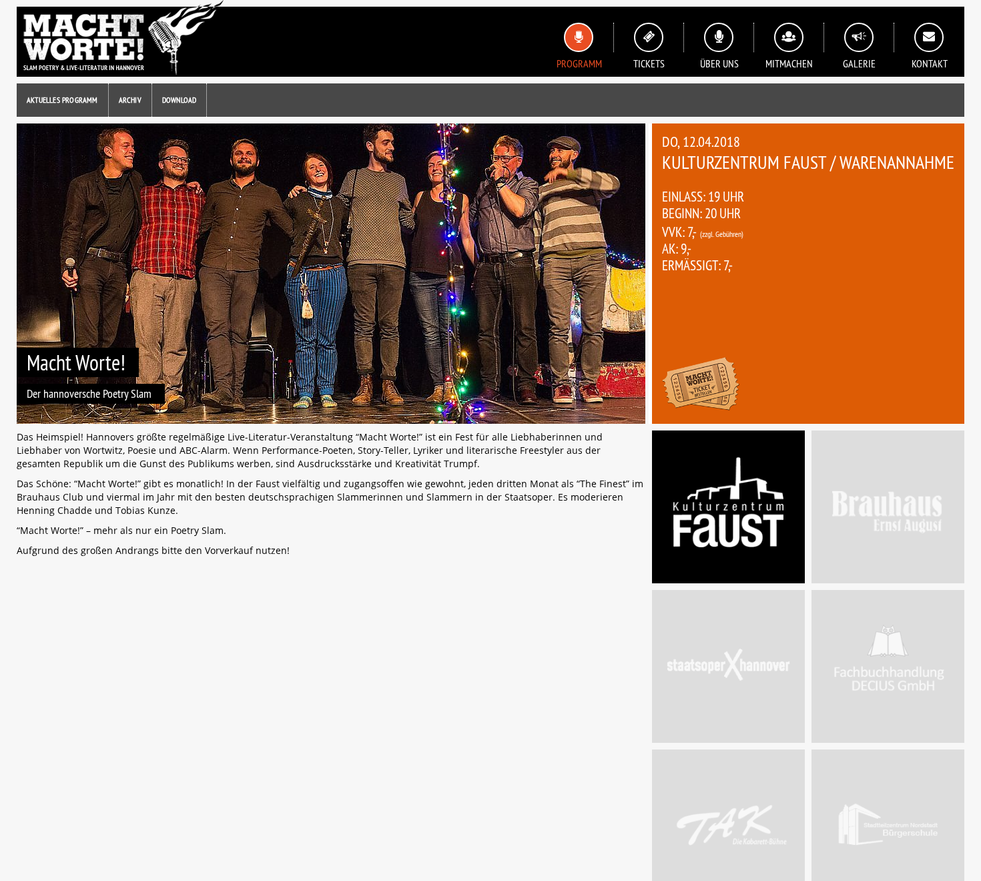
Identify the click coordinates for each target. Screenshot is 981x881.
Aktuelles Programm (62, 100)
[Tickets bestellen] (701, 385)
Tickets (649, 63)
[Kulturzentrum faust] (728, 506)
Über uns (719, 63)
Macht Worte (120, 38)
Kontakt (930, 63)
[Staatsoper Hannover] (728, 666)
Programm (579, 63)
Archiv (130, 100)
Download (179, 100)
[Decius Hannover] (887, 666)
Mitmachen (789, 63)
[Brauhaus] (887, 506)
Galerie (859, 63)
